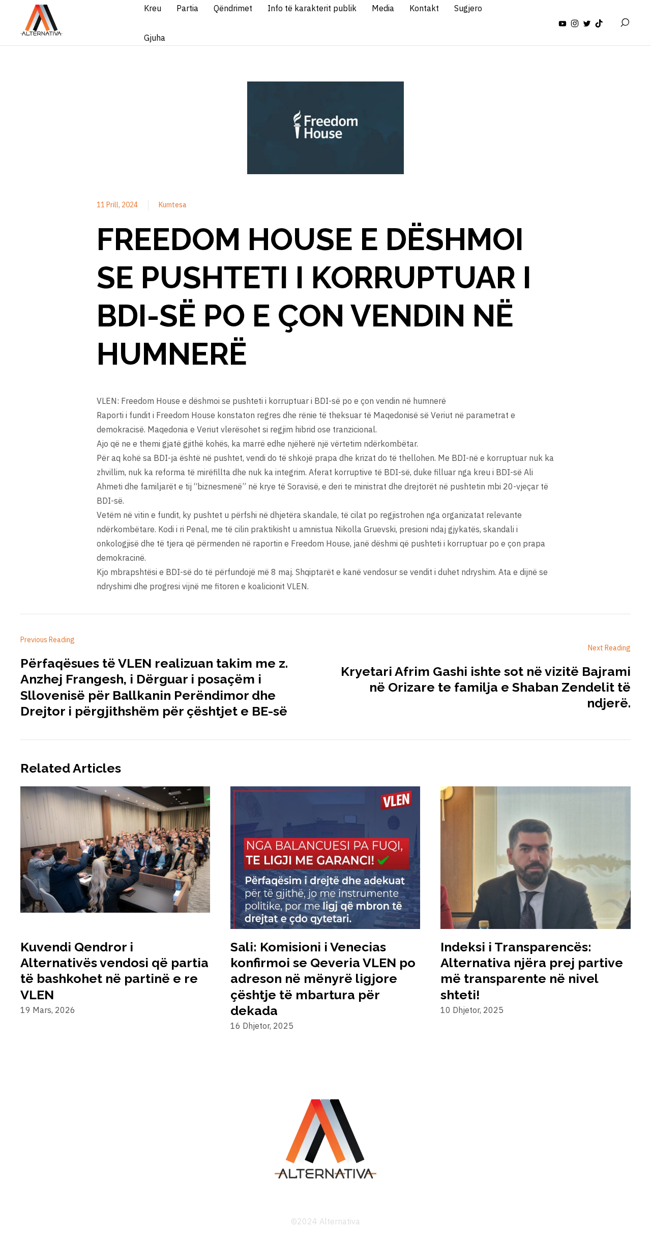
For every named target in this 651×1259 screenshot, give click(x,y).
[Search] (624, 23)
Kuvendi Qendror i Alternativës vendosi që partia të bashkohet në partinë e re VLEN (114, 970)
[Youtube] (562, 23)
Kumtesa (173, 204)
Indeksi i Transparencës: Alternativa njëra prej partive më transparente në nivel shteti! (531, 970)
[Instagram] (575, 23)
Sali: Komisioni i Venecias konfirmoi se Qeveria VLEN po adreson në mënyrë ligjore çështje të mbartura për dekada (323, 978)
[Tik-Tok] (599, 23)
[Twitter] (587, 23)
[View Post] (115, 851)
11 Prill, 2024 (117, 204)
